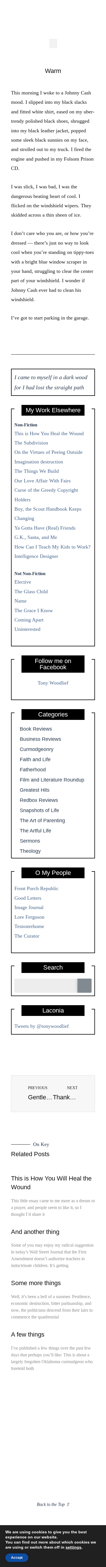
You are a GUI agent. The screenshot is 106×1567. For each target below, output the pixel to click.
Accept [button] (17, 1558)
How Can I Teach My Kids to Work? (52, 547)
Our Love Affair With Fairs (42, 481)
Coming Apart (29, 620)
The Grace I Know (33, 610)
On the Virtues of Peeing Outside (48, 452)
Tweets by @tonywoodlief (41, 1026)
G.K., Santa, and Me (35, 537)
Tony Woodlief (53, 683)
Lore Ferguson (29, 917)
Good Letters (27, 898)
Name (20, 601)
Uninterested (27, 629)
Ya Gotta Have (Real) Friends (44, 528)
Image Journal (29, 907)
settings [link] (73, 1547)
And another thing (35, 1231)
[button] (53, 43)
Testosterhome (29, 926)
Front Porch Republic (36, 888)
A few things (27, 1334)
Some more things (36, 1283)
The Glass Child (31, 591)
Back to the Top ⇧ (53, 1504)
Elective (22, 582)
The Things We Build (36, 471)
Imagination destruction (38, 462)
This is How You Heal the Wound (49, 433)
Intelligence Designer (36, 556)
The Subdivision (31, 443)
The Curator (26, 936)
